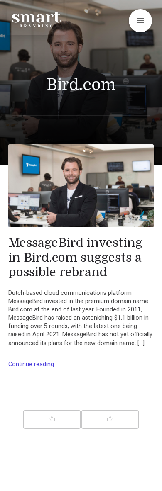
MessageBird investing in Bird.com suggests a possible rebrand (75, 257)
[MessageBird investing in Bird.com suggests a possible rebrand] (81, 185)
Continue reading (31, 364)
